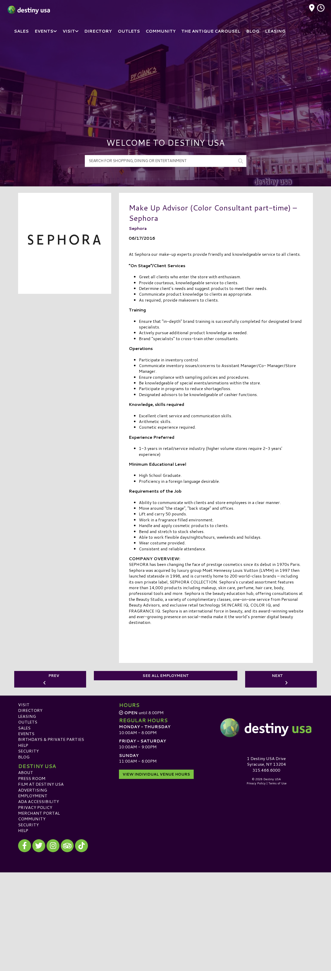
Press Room (32, 778)
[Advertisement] (165, 80)
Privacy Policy (35, 807)
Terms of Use (277, 783)
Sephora (138, 228)
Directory (30, 710)
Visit (23, 704)
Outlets (27, 722)
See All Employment (165, 675)
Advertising (32, 790)
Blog (23, 757)
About (25, 772)
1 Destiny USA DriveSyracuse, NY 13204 (266, 761)
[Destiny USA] (266, 728)
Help (23, 745)
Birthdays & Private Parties (51, 739)
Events (26, 733)
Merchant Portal (39, 813)
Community (32, 819)
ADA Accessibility (38, 801)
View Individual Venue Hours (156, 774)
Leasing (27, 716)
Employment (32, 796)
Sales (24, 728)
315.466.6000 (266, 770)
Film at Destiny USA (41, 784)
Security (28, 751)
